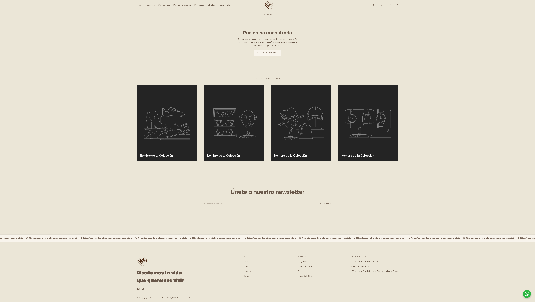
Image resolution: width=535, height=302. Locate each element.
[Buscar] (374, 5)
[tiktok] (143, 289)
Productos (150, 5)
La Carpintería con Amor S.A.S (159, 298)
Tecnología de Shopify (185, 298)
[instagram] (138, 289)
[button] (381, 5)
